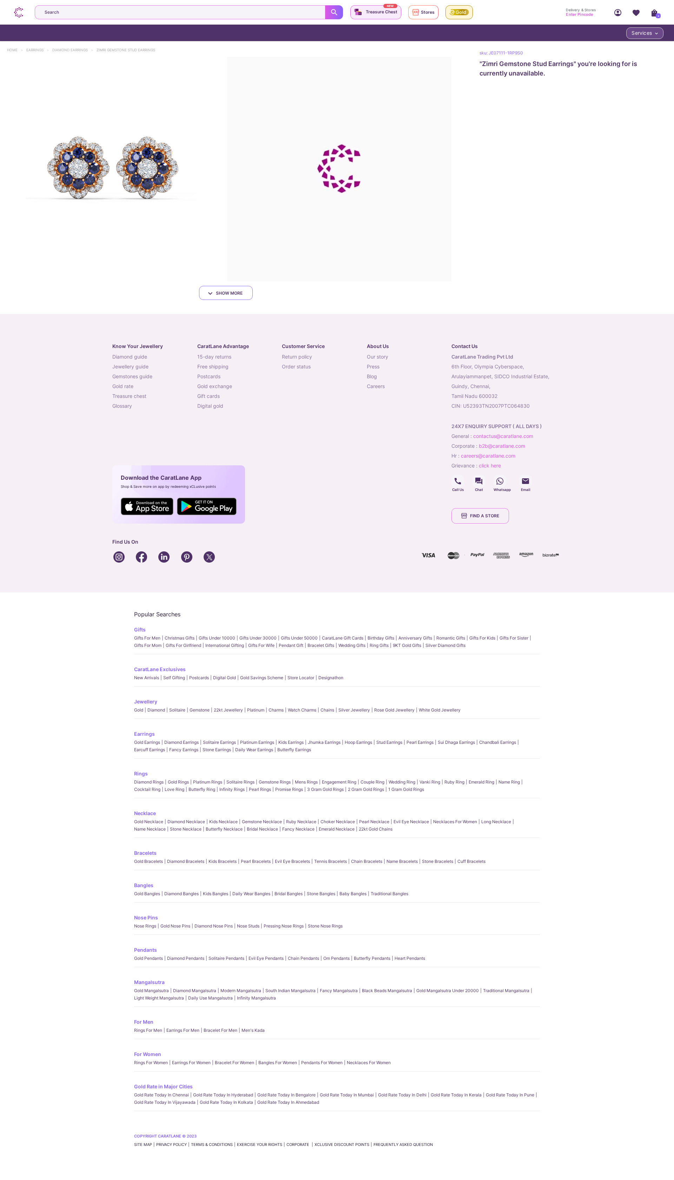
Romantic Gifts (450, 638)
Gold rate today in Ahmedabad (288, 1102)
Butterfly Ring (202, 789)
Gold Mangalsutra (151, 990)
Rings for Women (151, 1062)
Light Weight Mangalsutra (159, 998)
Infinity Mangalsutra (256, 998)
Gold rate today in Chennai (161, 1094)
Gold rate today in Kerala (456, 1094)
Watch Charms (302, 710)
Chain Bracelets (366, 861)
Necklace (145, 813)
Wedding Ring (402, 782)
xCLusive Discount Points (342, 1144)
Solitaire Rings (240, 782)
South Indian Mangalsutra (290, 990)
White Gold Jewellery (440, 710)
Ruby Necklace (301, 821)
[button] (112, 169)
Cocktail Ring (147, 789)
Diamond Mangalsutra (194, 990)
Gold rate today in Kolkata (226, 1102)
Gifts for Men (147, 638)
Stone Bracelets (437, 861)
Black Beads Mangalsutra (387, 990)
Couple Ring (372, 782)
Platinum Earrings (257, 742)
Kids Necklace (223, 821)
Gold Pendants (148, 958)
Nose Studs (248, 926)
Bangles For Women (277, 1062)
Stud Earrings (389, 742)
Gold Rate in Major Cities (163, 1086)
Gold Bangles (147, 893)
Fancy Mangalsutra (339, 990)
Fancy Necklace (298, 829)
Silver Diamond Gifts (445, 645)
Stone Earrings (217, 749)
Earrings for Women (191, 1062)
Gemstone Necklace (262, 821)
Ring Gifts (379, 645)
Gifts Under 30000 (258, 638)
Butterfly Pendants (372, 958)
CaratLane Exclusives (160, 669)
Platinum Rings (207, 782)
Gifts (140, 629)
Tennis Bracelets (330, 861)
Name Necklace (150, 829)
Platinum (255, 710)
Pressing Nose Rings (284, 926)
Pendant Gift (291, 645)
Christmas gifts (179, 638)
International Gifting (224, 645)
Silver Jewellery (354, 710)
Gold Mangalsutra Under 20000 (447, 990)
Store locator (301, 677)
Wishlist (636, 12)
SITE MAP (143, 1144)
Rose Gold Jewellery (394, 710)
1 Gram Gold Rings (406, 789)
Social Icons (457, 481)
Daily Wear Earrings (254, 749)
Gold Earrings (147, 742)
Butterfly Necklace (224, 829)
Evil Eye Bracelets (292, 861)
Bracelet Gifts (321, 645)
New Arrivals (146, 677)
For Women (147, 1054)
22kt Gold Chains (375, 829)
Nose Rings (145, 926)
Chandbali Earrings (497, 742)
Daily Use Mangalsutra (210, 998)
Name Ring (509, 782)
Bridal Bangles (289, 893)
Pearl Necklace (374, 821)
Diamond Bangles (181, 893)
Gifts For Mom (147, 645)
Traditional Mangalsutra (506, 990)
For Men (143, 1022)
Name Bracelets (402, 861)
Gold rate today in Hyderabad (223, 1094)
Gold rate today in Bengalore (286, 1094)
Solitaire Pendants (226, 958)
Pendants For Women (322, 1062)
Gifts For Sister (514, 638)
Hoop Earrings (358, 742)
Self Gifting (174, 677)
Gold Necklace (148, 821)
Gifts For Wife (261, 645)
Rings (141, 773)
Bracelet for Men (220, 1030)
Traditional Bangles (389, 893)
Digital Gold (224, 677)
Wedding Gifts (351, 645)
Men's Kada (253, 1030)
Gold (138, 710)
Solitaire (177, 710)
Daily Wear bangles (251, 893)
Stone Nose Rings (325, 926)
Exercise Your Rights (259, 1144)
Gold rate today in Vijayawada (165, 1102)
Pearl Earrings (420, 742)
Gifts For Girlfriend (183, 645)
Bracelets (145, 853)
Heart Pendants (410, 958)
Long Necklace (496, 821)
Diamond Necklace (186, 821)
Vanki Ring (429, 782)
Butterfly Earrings (294, 749)
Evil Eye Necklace (411, 821)
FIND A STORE (484, 515)
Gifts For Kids (482, 638)
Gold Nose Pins (175, 926)
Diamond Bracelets (185, 861)
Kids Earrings (291, 742)
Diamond (156, 710)
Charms (276, 710)
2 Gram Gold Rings (366, 789)
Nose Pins (146, 917)
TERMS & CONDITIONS (212, 1144)
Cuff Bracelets (471, 861)
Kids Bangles (215, 893)
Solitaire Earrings (219, 742)
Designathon (330, 677)
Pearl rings (260, 789)
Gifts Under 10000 (217, 638)
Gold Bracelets (148, 861)
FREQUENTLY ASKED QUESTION (403, 1144)
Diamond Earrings (73, 50)
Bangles (143, 885)
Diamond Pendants (185, 958)
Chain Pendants (303, 958)
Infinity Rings (232, 789)
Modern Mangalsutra (240, 990)
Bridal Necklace (262, 829)
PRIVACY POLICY (171, 1144)
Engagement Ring (339, 782)
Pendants (145, 950)
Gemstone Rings (275, 782)
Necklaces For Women (455, 821)
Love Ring (174, 789)
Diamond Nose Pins (213, 926)
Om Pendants (336, 958)
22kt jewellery (228, 710)
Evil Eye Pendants (266, 958)
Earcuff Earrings (149, 749)
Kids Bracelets (223, 861)
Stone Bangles (321, 893)
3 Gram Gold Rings (325, 789)
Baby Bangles (352, 893)
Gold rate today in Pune (510, 1094)
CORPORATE (298, 1144)
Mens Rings (306, 782)
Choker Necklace (338, 821)
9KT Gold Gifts (407, 645)
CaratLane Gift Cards (342, 638)
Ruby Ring (454, 782)
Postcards (199, 677)
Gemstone (200, 710)
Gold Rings (178, 782)
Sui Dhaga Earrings (456, 742)
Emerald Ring (481, 782)
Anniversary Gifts (415, 638)
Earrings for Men (182, 1030)
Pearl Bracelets (256, 861)
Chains (327, 710)
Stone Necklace (185, 829)
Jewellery (145, 701)
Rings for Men (148, 1030)
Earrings (38, 50)
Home (15, 50)
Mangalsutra (149, 982)
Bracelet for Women (234, 1062)
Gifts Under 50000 (299, 638)
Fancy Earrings (183, 749)
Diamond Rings (149, 782)
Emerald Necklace (337, 829)
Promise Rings (289, 789)
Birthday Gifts (381, 638)
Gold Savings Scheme (261, 677)
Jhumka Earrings (324, 742)
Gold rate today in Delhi (402, 1094)
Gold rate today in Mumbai (347, 1094)
